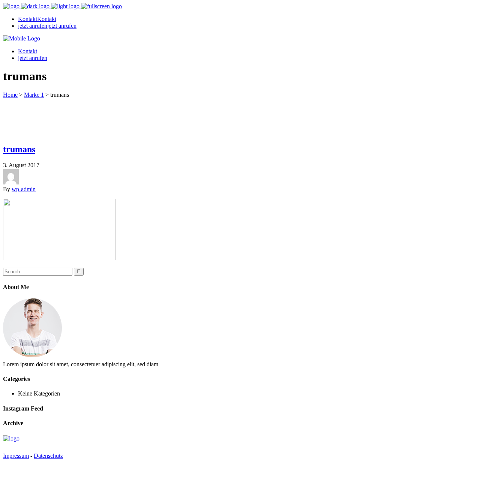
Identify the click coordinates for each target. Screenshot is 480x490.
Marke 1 (34, 94)
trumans (19, 149)
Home (10, 94)
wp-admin (24, 189)
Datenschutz (48, 456)
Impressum (16, 456)
